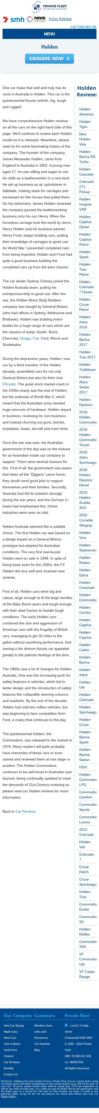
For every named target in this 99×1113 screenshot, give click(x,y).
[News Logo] (36, 21)
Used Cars (10, 1049)
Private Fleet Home (49, 7)
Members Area (43, 1025)
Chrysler (9, 384)
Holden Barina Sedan (85, 755)
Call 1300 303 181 (83, 26)
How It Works (12, 1043)
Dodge (25, 338)
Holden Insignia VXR (85, 204)
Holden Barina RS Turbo (87, 157)
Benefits (9, 1068)
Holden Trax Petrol (85, 269)
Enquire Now (49, 59)
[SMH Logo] (14, 21)
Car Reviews (25, 811)
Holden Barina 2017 (85, 339)
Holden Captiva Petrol (85, 239)
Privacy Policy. (8, 1096)
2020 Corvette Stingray (86, 520)
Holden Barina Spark (85, 737)
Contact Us (11, 1074)
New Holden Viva (85, 139)
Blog (37, 1049)
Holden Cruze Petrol (85, 304)
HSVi (83, 767)
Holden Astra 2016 (85, 322)
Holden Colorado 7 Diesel (86, 287)
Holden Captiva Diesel (85, 222)
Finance (9, 1056)
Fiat (36, 338)
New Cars (10, 1037)
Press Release (60, 18)
